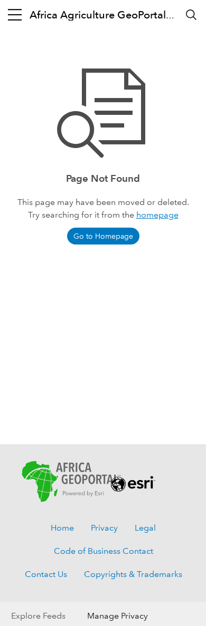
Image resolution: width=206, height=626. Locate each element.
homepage (157, 215)
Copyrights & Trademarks (133, 574)
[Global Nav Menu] (14, 14)
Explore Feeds (38, 616)
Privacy (104, 528)
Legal (145, 528)
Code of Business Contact (103, 551)
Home (62, 528)
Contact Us (46, 574)
